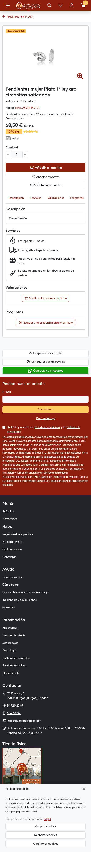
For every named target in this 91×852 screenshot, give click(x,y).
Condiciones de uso (47, 427)
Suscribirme (45, 409)
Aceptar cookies (45, 826)
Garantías (8, 607)
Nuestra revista (12, 542)
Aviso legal (9, 650)
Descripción (16, 198)
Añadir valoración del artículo (47, 298)
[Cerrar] (84, 789)
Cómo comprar (12, 577)
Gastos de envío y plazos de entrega (25, 592)
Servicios (35, 198)
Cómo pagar (10, 584)
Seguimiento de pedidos (17, 534)
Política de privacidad (65, 477)
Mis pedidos (10, 628)
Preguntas (77, 198)
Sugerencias (10, 643)
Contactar (9, 557)
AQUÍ (47, 819)
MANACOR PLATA (27, 107)
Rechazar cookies (45, 835)
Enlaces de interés (13, 635)
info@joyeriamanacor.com (17, 477)
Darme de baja (45, 418)
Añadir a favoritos (47, 177)
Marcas (7, 526)
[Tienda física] (21, 767)
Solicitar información (47, 185)
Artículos (8, 511)
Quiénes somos (12, 549)
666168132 (14, 713)
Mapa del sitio (11, 673)
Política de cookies (14, 665)
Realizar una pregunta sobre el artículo (47, 322)
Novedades (9, 519)
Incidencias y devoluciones (19, 600)
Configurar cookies (45, 843)
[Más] (25, 154)
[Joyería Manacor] (29, 6)
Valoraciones (55, 198)
